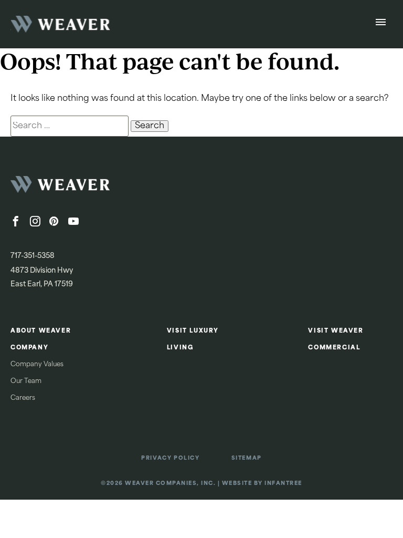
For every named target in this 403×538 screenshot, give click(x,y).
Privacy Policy (170, 458)
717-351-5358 (32, 256)
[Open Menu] (381, 24)
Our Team (25, 381)
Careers (22, 398)
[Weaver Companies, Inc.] (89, 187)
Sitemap (246, 458)
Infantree (283, 484)
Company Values (36, 364)
